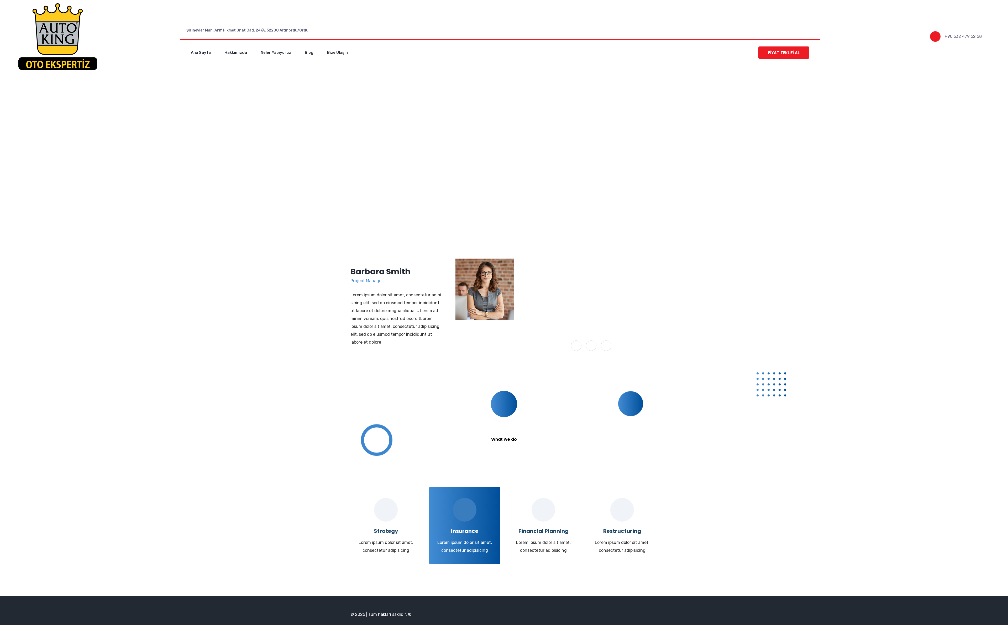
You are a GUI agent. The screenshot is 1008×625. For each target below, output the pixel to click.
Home (479, 170)
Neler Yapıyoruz (276, 52)
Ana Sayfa (201, 52)
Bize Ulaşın (337, 52)
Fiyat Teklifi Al (784, 52)
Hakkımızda (235, 52)
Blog (309, 52)
